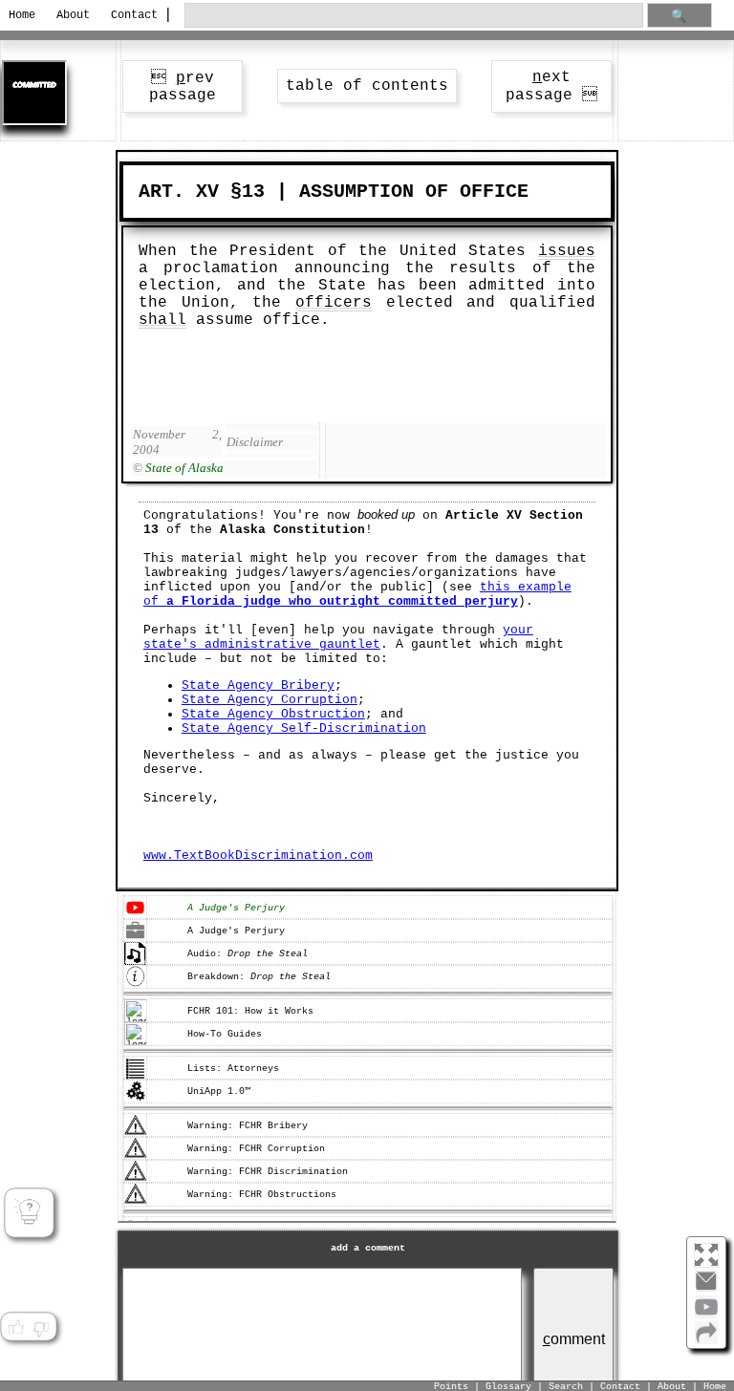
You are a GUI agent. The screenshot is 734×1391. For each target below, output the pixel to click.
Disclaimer (255, 442)
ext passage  (551, 86)
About (73, 15)
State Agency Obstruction (273, 714)
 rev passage (182, 87)
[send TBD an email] (706, 1288)
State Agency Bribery (258, 685)
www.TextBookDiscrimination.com (258, 855)
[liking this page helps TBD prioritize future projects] (15, 1328)
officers (333, 302)
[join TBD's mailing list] (706, 1340)
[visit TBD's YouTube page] (706, 1314)
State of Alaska (184, 467)
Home (22, 15)
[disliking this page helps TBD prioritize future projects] (41, 1328)
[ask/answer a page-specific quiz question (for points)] (29, 1212)
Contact (131, 15)
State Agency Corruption (269, 700)
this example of (357, 594)
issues (566, 251)
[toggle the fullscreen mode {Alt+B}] (706, 1254)
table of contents (367, 86)
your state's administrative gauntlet (338, 637)
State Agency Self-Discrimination (304, 728)
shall (162, 320)
